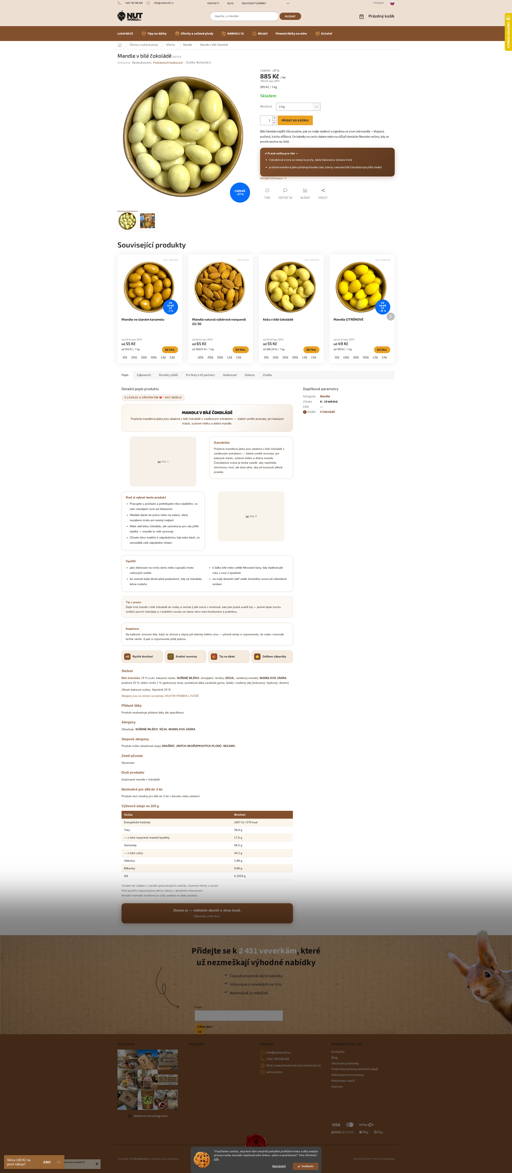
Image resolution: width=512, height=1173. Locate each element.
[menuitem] (125, 33)
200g (144, 357)
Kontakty (213, 3)
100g (134, 357)
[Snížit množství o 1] (274, 122)
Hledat (290, 16)
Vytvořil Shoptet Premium (367, 1159)
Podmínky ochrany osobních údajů (354, 1069)
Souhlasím (307, 1166)
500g (154, 357)
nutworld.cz (274, 1072)
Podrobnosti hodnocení (168, 63)
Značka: (198, 62)
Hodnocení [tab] (230, 375)
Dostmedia (389, 1159)
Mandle (325, 396)
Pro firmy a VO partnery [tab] (200, 375)
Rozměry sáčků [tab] (168, 375)
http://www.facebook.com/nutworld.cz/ (293, 1065)
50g (125, 357)
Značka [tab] (267, 375)
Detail (170, 349)
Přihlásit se (201, 1029)
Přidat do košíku (295, 120)
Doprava (337, 1086)
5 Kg (172, 357)
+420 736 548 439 (277, 1059)
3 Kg (238, 357)
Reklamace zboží (343, 1081)
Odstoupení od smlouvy (347, 1075)
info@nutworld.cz (278, 1052)
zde (216, 1159)
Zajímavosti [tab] (144, 375)
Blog (231, 3)
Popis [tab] (125, 375)
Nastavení (279, 1166)
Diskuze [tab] (250, 375)
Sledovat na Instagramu (151, 1116)
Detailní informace (271, 178)
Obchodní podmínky (254, 3)
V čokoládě (327, 412)
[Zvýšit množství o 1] (274, 118)
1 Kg (163, 357)
